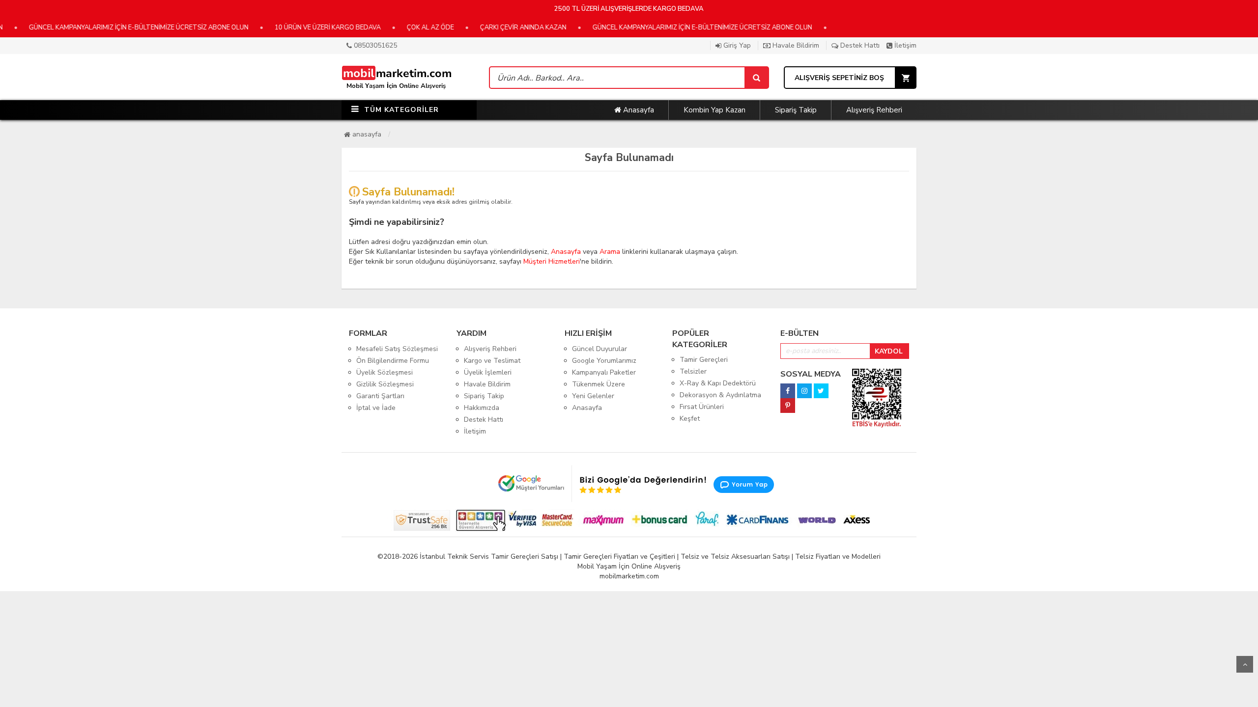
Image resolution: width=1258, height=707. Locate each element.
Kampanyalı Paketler (604, 372)
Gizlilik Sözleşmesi (385, 384)
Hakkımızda (481, 407)
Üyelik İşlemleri (488, 372)
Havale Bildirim (795, 45)
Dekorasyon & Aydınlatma (720, 395)
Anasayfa (637, 110)
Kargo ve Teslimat (492, 360)
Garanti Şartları (380, 396)
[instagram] (804, 388)
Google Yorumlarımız (604, 360)
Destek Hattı (859, 45)
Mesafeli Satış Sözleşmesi (397, 349)
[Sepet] (756, 77)
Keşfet (690, 418)
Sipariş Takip (796, 110)
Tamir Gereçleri (704, 359)
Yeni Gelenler (593, 396)
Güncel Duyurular (599, 349)
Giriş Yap (736, 45)
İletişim (904, 45)
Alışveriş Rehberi (874, 110)
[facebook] (787, 388)
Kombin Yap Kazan (714, 110)
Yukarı (1244, 664)
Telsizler (693, 371)
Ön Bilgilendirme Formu (392, 360)
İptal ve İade (376, 407)
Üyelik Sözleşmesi (384, 372)
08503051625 (374, 45)
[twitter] (821, 388)
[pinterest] (787, 403)
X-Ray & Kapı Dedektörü (718, 383)
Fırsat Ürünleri (702, 406)
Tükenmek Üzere (598, 384)
